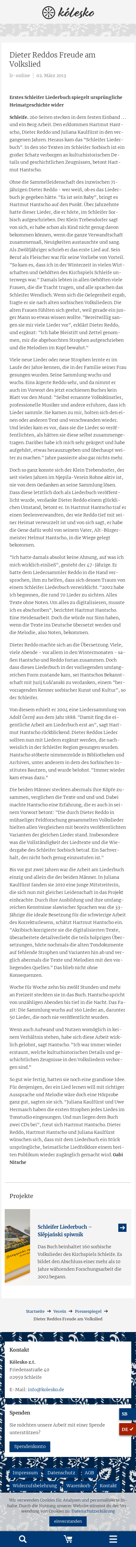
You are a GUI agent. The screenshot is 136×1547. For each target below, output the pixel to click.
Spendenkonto (30, 1446)
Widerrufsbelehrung (35, 1486)
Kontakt (108, 1486)
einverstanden (68, 1521)
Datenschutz (61, 1473)
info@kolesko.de (46, 1389)
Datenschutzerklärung (93, 1511)
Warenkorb (78, 1486)
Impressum (25, 1473)
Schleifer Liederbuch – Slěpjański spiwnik (65, 1231)
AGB (89, 1473)
